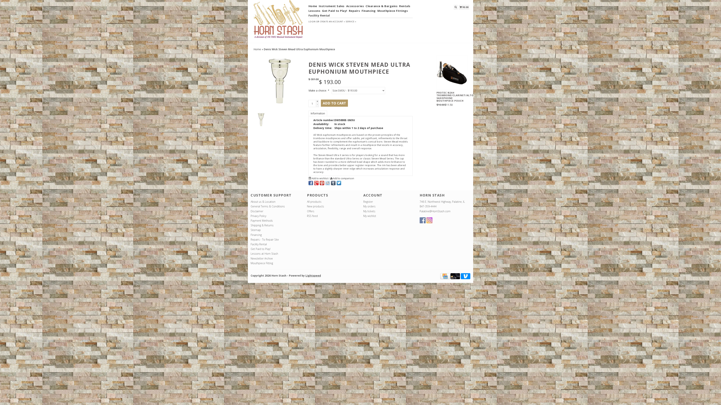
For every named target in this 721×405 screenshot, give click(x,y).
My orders (369, 206)
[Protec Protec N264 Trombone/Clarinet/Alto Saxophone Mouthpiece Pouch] (452, 72)
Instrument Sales (332, 6)
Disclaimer (257, 211)
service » (351, 21)
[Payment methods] (445, 276)
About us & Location (263, 201)
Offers (310, 211)
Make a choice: (318, 90)
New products (315, 206)
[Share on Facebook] (310, 183)
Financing (369, 11)
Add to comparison (343, 178)
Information (318, 113)
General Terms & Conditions (268, 206)
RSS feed (312, 216)
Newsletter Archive (262, 258)
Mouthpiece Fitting (262, 263)
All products (314, 201)
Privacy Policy (258, 216)
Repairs (354, 11)
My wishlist (369, 216)
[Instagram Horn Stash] (429, 220)
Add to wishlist (319, 178)
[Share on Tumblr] (333, 183)
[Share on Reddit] (327, 183)
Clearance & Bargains (381, 6)
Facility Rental (319, 15)
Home (312, 6)
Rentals (404, 6)
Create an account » (332, 21)
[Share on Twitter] (339, 183)
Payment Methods (262, 220)
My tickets (369, 211)
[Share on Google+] (316, 183)
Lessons (314, 11)
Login (312, 21)
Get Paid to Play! (334, 11)
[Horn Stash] (278, 21)
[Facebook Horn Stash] (423, 220)
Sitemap (256, 230)
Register (368, 201)
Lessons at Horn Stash (264, 253)
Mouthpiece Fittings (392, 11)
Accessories (355, 6)
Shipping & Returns (262, 225)
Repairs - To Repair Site (265, 239)
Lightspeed (313, 275)
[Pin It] (322, 183)
